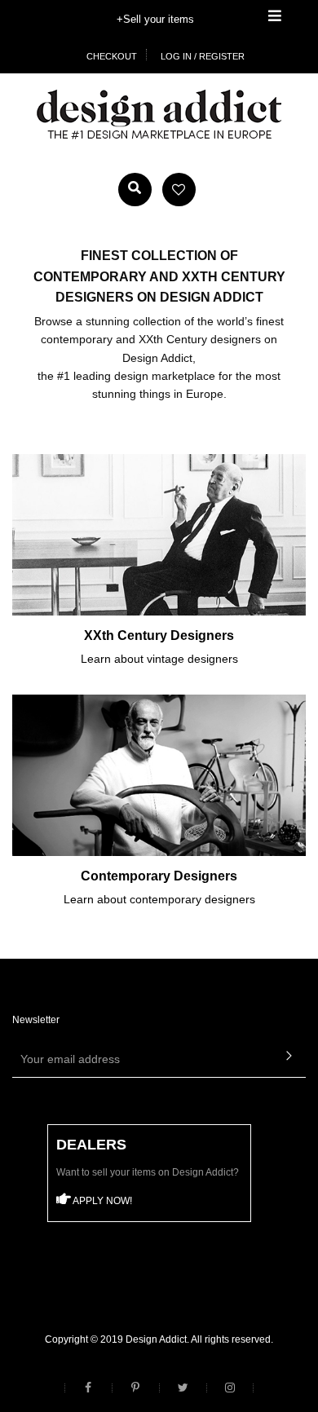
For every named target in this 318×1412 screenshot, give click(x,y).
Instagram (230, 1388)
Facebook (88, 1388)
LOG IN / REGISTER (203, 56)
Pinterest (135, 1388)
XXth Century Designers (159, 635)
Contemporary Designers (159, 876)
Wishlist (179, 189)
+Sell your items (155, 19)
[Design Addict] (159, 113)
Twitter (182, 1388)
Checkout (111, 56)
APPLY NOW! (101, 1201)
